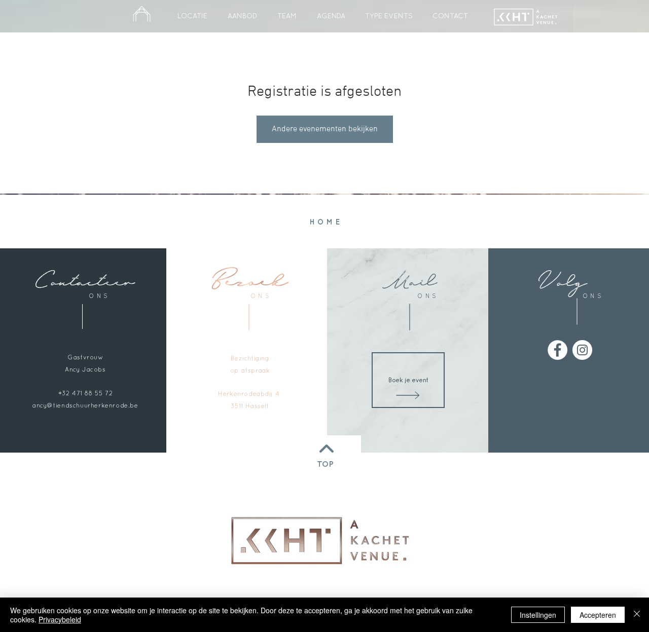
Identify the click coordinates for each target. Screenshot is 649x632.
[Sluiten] (637, 615)
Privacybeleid (60, 619)
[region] (329, 540)
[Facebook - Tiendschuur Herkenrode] (557, 350)
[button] (388, 16)
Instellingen (538, 615)
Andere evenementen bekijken (325, 129)
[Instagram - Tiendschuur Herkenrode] (582, 350)
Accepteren (598, 615)
